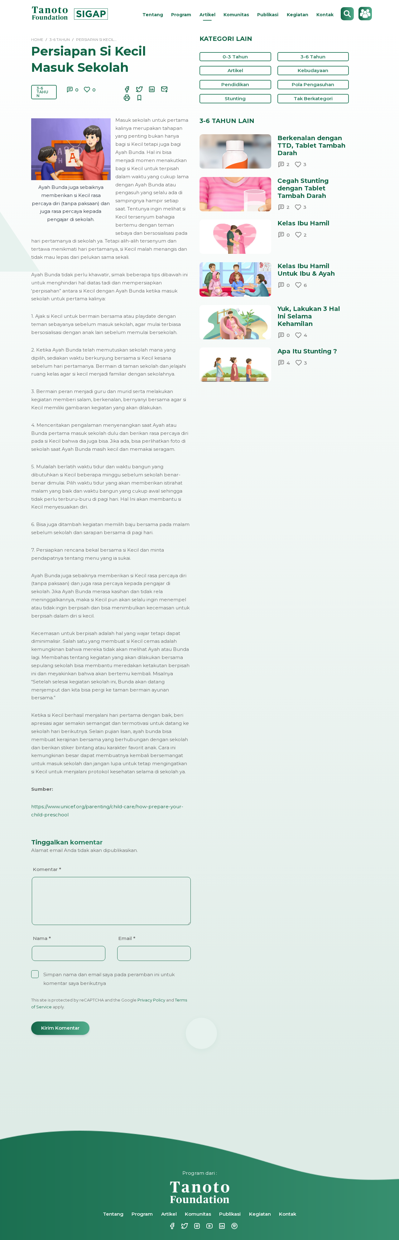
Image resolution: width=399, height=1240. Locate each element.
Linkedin (218, 1226)
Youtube (206, 1226)
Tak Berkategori (313, 98)
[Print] (123, 97)
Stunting (235, 98)
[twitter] (135, 89)
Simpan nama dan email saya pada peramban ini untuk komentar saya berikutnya (109, 979)
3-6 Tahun (42, 92)
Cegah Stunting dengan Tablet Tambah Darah (303, 188)
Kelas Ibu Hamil (303, 223)
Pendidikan (235, 84)
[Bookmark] (135, 97)
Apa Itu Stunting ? (307, 351)
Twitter (181, 1226)
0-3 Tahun (235, 57)
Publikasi (267, 14)
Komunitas (236, 14)
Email (126, 938)
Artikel (207, 14)
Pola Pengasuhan (313, 84)
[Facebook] (123, 89)
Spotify (230, 1226)
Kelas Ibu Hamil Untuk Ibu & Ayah (306, 269)
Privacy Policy (151, 999)
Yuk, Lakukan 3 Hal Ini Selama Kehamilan (308, 316)
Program (181, 14)
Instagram (193, 1226)
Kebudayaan (313, 70)
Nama (42, 938)
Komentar (47, 869)
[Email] (160, 89)
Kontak (325, 14)
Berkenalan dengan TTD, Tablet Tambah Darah (311, 145)
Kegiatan (297, 14)
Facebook (168, 1226)
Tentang (152, 14)
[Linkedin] (148, 89)
